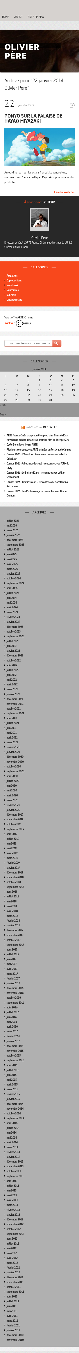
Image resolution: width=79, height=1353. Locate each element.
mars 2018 (12, 916)
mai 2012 (12, 1253)
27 (5, 400)
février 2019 (13, 863)
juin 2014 (12, 1132)
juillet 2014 (13, 1128)
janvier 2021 (13, 752)
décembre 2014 (15, 1104)
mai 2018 (12, 906)
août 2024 (12, 588)
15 (28, 390)
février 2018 (13, 920)
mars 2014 (12, 1147)
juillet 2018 (13, 896)
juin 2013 (11, 1190)
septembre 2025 (15, 545)
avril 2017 (12, 969)
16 (39, 390)
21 (16, 395)
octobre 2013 (14, 1171)
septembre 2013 (15, 1176)
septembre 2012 (15, 1234)
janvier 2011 (13, 1330)
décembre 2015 (15, 1046)
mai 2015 (12, 1080)
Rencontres (13, 290)
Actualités (12, 276)
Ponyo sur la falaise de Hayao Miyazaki (33, 118)
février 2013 (13, 1210)
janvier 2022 (13, 694)
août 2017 (12, 949)
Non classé (12, 285)
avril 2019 (12, 853)
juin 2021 (11, 728)
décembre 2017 (15, 930)
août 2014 (12, 1123)
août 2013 (12, 1181)
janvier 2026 (13, 535)
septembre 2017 (15, 945)
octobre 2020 (14, 766)
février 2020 (13, 805)
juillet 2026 (13, 521)
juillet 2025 (13, 549)
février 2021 (13, 747)
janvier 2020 (13, 810)
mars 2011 (12, 1321)
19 (73, 390)
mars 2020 (12, 800)
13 (5, 390)
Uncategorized (14, 299)
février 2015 (13, 1094)
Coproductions (14, 280)
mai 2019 (12, 848)
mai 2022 (12, 680)
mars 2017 (12, 974)
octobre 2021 (14, 708)
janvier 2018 (13, 925)
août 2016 (12, 1007)
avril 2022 (12, 684)
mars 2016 (12, 1031)
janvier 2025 (13, 574)
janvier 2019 (13, 868)
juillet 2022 (13, 670)
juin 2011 (11, 1306)
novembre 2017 (15, 935)
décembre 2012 (15, 1219)
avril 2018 (12, 911)
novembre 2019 (15, 819)
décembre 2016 (15, 988)
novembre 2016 (15, 993)
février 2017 (13, 978)
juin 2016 (12, 1017)
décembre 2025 (15, 540)
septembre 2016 (15, 1003)
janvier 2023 (13, 651)
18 (62, 390)
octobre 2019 (14, 824)
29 (28, 400)
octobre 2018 (14, 882)
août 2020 (12, 776)
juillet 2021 (13, 723)
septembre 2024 (15, 583)
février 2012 (13, 1267)
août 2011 (12, 1296)
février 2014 (13, 1152)
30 (39, 400)
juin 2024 (12, 598)
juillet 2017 (13, 954)
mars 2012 (12, 1263)
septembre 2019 (15, 829)
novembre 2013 (15, 1166)
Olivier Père (39, 237)
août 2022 (12, 665)
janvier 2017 (13, 983)
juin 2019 (11, 843)
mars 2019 (12, 858)
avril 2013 (12, 1200)
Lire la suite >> (64, 192)
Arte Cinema (36, 17)
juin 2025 (11, 554)
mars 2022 (12, 689)
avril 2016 (12, 1026)
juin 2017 (11, 959)
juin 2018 (12, 901)
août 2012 (12, 1238)
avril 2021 (12, 737)
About (18, 17)
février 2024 (13, 617)
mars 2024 (12, 612)
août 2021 (12, 718)
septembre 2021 (15, 713)
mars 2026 (12, 530)
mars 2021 (12, 742)
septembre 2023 (15, 636)
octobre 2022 (14, 660)
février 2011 (13, 1325)
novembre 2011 (15, 1282)
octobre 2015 (14, 1055)
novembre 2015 (15, 1051)
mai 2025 (12, 559)
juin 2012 (11, 1248)
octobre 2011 (14, 1287)
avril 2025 (12, 564)
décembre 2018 (15, 872)
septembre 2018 (15, 887)
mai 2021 (12, 733)
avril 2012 (12, 1258)
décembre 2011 (15, 1277)
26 (73, 395)
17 (50, 390)
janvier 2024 (13, 622)
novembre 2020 (15, 762)
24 (50, 395)
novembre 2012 (15, 1224)
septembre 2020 (15, 771)
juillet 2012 (13, 1243)
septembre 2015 (15, 1060)
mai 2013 (12, 1195)
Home (5, 17)
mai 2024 (12, 602)
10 (50, 385)
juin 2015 (11, 1075)
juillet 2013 (13, 1186)
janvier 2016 (13, 1041)
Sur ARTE (11, 295)
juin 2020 (12, 786)
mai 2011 (12, 1311)
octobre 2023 (14, 631)
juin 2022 (11, 675)
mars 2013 (12, 1205)
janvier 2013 (13, 1215)
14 (16, 390)
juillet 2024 (13, 593)
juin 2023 (11, 646)
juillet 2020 (13, 781)
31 (50, 400)
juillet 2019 (13, 839)
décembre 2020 (15, 757)
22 (28, 395)
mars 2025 (12, 569)
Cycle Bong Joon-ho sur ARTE (22, 444)
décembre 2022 (15, 655)
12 (73, 385)
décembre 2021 (15, 699)
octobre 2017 (14, 940)
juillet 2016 (13, 1012)
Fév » (3, 414)
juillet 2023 (13, 641)
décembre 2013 (15, 1161)
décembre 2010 (15, 1335)
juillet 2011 (13, 1301)
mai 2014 (12, 1137)
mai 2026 (12, 525)
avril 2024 (12, 607)
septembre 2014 (15, 1118)
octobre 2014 (14, 1113)
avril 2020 (12, 795)
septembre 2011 (15, 1292)
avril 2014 (12, 1142)
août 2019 (12, 834)
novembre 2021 (15, 704)
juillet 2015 (13, 1070)
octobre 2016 (14, 998)
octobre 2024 (14, 578)
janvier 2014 (13, 1157)
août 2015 (12, 1065)
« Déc (3, 405)
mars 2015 (12, 1089)
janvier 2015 (13, 1099)
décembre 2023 (15, 627)
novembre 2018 (15, 877)
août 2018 (12, 892)
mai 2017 (12, 964)
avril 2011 (12, 1316)
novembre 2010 (15, 1340)
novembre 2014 (15, 1109)
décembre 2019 (15, 814)
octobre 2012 (14, 1229)
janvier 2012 (13, 1272)
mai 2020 (12, 790)
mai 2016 (12, 1022)
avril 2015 (12, 1084)
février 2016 (13, 1036)
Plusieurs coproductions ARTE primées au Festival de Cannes (39, 449)
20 (5, 395)
